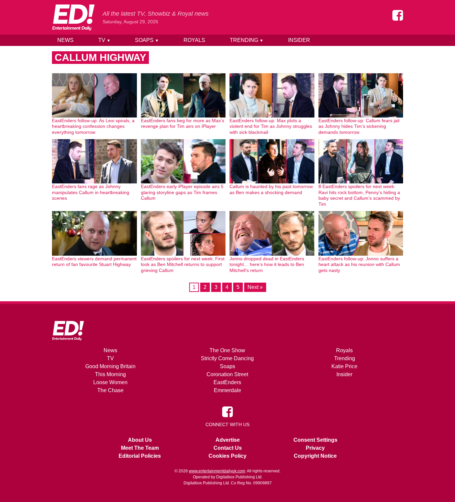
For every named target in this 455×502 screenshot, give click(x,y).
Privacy (315, 448)
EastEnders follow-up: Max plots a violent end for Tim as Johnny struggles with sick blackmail (270, 126)
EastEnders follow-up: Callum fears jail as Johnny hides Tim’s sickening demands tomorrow (358, 126)
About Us (140, 440)
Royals (194, 40)
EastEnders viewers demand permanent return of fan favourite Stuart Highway (94, 261)
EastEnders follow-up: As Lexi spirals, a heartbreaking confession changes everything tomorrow (93, 126)
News (65, 40)
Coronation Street (227, 374)
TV (104, 40)
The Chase (110, 390)
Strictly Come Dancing (227, 358)
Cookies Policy (227, 456)
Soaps (147, 40)
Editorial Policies (140, 456)
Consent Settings (315, 440)
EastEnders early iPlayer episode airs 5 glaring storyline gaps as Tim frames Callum (182, 192)
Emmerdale (227, 390)
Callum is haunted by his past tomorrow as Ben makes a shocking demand (271, 189)
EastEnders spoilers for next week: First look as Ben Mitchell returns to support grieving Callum (183, 264)
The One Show (227, 350)
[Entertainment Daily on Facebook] (397, 15)
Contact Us (228, 448)
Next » (255, 287)
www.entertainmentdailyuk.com (217, 471)
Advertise (228, 440)
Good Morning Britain (110, 366)
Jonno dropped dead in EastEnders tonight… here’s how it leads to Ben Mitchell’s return (266, 264)
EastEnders (227, 382)
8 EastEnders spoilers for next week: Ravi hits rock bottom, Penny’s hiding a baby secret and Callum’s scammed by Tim (359, 195)
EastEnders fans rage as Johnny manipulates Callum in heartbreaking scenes (90, 192)
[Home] (73, 17)
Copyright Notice (315, 456)
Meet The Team (140, 448)
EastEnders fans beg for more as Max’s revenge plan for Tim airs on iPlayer (182, 123)
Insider (299, 40)
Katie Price (344, 366)
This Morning (110, 374)
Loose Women (110, 382)
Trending (246, 40)
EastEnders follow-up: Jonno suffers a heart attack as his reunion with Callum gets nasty (359, 264)
